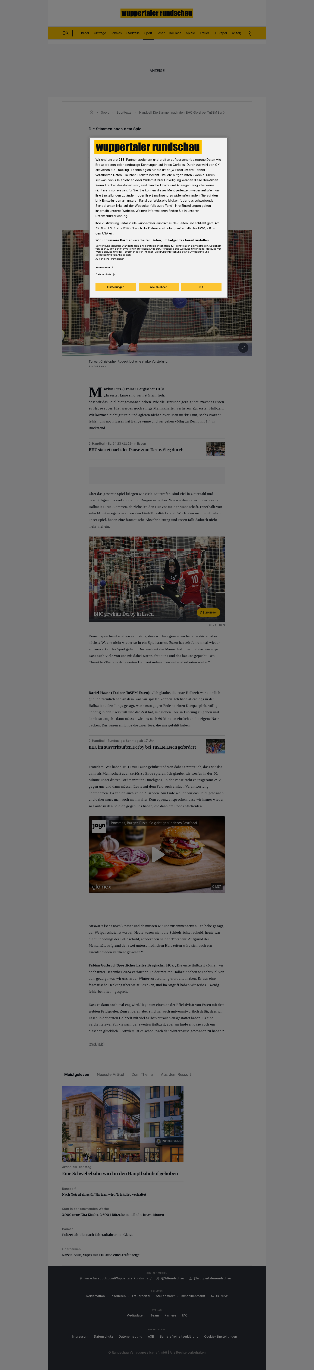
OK (201, 287)
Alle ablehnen (158, 287)
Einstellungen (115, 287)
